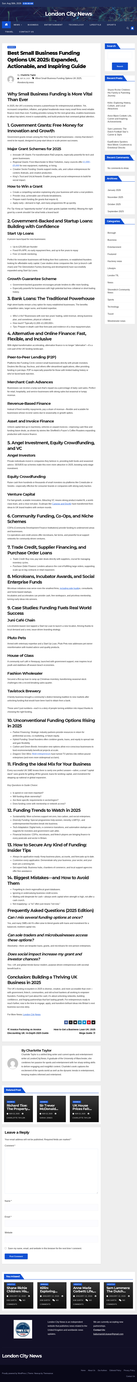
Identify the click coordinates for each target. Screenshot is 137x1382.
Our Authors (102, 1370)
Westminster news (116, 321)
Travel (9, 32)
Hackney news (115, 261)
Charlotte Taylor (28, 75)
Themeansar (48, 1373)
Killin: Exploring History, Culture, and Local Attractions (119, 106)
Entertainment (53, 25)
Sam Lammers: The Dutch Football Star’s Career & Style (118, 132)
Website (8, 1232)
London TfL (113, 275)
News (17, 25)
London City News (68, 13)
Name (8, 1201)
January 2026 (114, 190)
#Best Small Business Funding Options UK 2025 (58, 78)
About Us (91, 1370)
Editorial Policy (115, 1370)
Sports (111, 25)
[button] (128, 28)
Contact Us (26, 32)
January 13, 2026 (51, 1296)
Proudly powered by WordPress (14, 1373)
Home (83, 1370)
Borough (112, 233)
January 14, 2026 (17, 1296)
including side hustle (69, 588)
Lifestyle (95, 25)
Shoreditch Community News (119, 291)
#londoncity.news (25, 82)
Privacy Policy (129, 1370)
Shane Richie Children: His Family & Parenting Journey (119, 93)
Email (8, 1217)
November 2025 (115, 197)
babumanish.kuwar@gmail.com (108, 1334)
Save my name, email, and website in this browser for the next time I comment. (45, 1248)
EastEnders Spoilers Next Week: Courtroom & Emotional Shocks (120, 145)
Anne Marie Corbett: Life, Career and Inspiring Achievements (120, 119)
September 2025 (116, 211)
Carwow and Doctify (61, 504)
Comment (10, 1146)
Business (33, 25)
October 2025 (114, 204)
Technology (76, 25)
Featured (112, 254)
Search (111, 46)
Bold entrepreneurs (41, 754)
